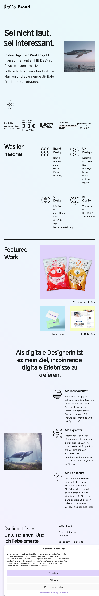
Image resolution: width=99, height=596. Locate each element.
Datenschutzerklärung (49, 593)
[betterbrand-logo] (17, 5)
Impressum (63, 593)
